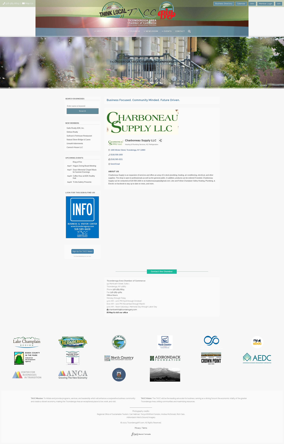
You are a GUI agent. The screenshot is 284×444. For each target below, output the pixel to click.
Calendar (241, 4)
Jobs (252, 4)
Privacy (138, 428)
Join (279, 4)
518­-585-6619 (118, 289)
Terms (144, 428)
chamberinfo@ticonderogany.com (123, 310)
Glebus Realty (72, 127)
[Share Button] (160, 140)
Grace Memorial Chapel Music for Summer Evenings (85, 166)
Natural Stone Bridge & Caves (78, 134)
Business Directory (223, 4)
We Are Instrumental (75, 146)
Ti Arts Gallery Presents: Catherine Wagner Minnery (83, 178)
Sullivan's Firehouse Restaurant (79, 131)
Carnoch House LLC (75, 142)
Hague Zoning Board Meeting (84, 161)
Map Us (29, 3)
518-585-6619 (12, 3)
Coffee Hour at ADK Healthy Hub (84, 172)
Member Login (265, 4)
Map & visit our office (118, 312)
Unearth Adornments (75, 138)
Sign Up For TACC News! (82, 251)
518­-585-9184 (116, 292)
